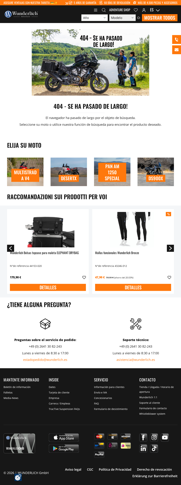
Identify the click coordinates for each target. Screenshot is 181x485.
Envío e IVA (100, 392)
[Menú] (96, 9)
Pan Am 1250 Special (112, 172)
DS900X (155, 178)
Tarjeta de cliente (59, 392)
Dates (52, 387)
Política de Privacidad (115, 469)
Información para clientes (109, 387)
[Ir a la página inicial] (21, 14)
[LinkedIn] (143, 448)
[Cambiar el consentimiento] (18, 477)
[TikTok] (154, 448)
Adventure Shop (119, 9)
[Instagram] (154, 437)
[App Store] (64, 437)
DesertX (69, 178)
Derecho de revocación (154, 469)
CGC (90, 469)
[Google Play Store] (64, 448)
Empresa (54, 398)
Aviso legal (73, 469)
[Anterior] (10, 248)
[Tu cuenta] (144, 9)
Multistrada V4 (25, 175)
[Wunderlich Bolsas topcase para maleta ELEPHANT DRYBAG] (48, 229)
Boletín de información (17, 387)
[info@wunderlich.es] (176, 49)
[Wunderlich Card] (19, 443)
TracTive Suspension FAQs (64, 409)
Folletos (8, 392)
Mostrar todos (159, 17)
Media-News (11, 398)
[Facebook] (143, 437)
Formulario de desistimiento (110, 409)
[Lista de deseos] (136, 9)
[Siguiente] (170, 248)
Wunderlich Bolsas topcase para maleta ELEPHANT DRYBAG (44, 253)
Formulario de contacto (153, 408)
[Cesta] (175, 9)
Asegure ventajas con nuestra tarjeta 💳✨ (30, 3)
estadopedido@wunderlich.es (45, 360)
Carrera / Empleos (59, 403)
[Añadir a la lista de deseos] (84, 277)
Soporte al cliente (149, 402)
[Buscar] (104, 9)
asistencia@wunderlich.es (135, 360)
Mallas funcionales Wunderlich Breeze (117, 253)
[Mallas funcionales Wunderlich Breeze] (133, 229)
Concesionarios (103, 398)
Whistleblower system (152, 413)
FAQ (96, 403)
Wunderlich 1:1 (148, 397)
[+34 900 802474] (176, 39)
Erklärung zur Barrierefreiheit (154, 476)
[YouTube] (165, 437)
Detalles (48, 287)
